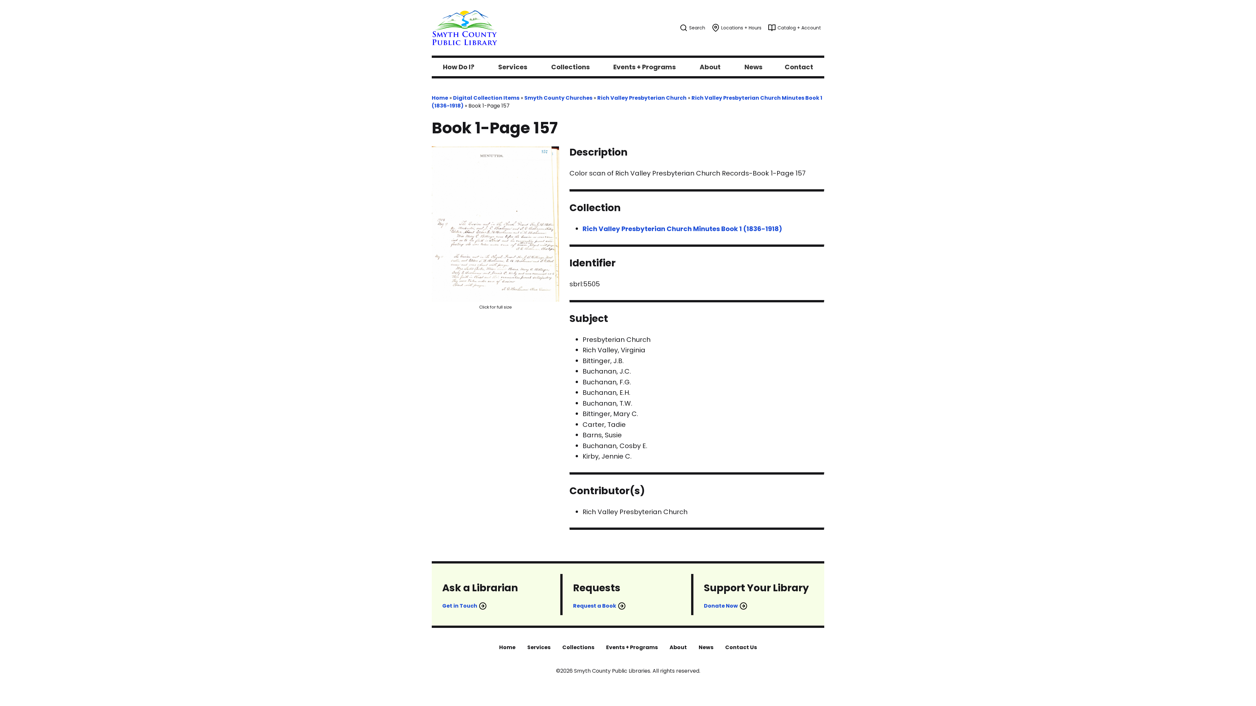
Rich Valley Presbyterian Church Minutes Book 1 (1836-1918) (682, 228)
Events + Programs (632, 647)
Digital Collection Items (486, 98)
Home (440, 98)
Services (538, 647)
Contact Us (741, 647)
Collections (578, 647)
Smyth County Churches (558, 98)
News (706, 647)
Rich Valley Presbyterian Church (642, 98)
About (678, 647)
